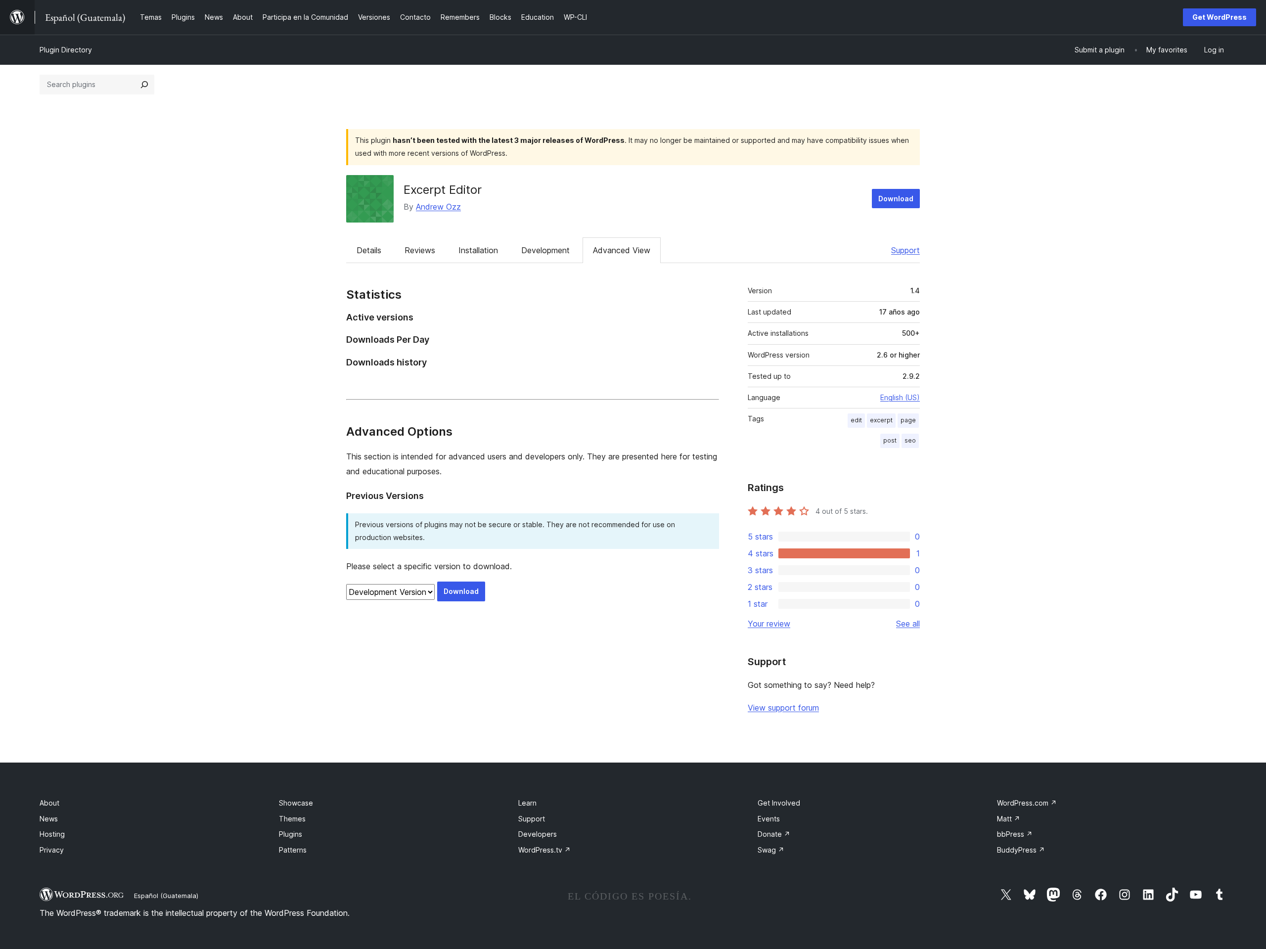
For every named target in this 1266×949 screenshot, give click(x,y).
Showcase (296, 803)
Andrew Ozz (438, 207)
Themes (292, 818)
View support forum (783, 708)
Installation (478, 250)
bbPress (1015, 834)
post (890, 440)
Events (769, 818)
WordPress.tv (544, 850)
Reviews (420, 250)
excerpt (881, 420)
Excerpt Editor (443, 189)
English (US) (900, 397)
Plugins (290, 834)
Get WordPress (1219, 17)
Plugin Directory (66, 49)
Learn (527, 803)
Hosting (52, 834)
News (49, 818)
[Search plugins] (144, 84)
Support (905, 250)
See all (908, 624)
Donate (774, 834)
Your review (769, 624)
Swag (771, 850)
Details (369, 250)
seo (910, 440)
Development (545, 250)
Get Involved (779, 803)
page (908, 420)
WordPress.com (1027, 803)
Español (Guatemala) (166, 896)
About (49, 803)
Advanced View (621, 250)
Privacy (52, 850)
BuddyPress (1021, 850)
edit (856, 420)
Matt (1008, 818)
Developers (537, 834)
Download (895, 198)
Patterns (293, 850)
